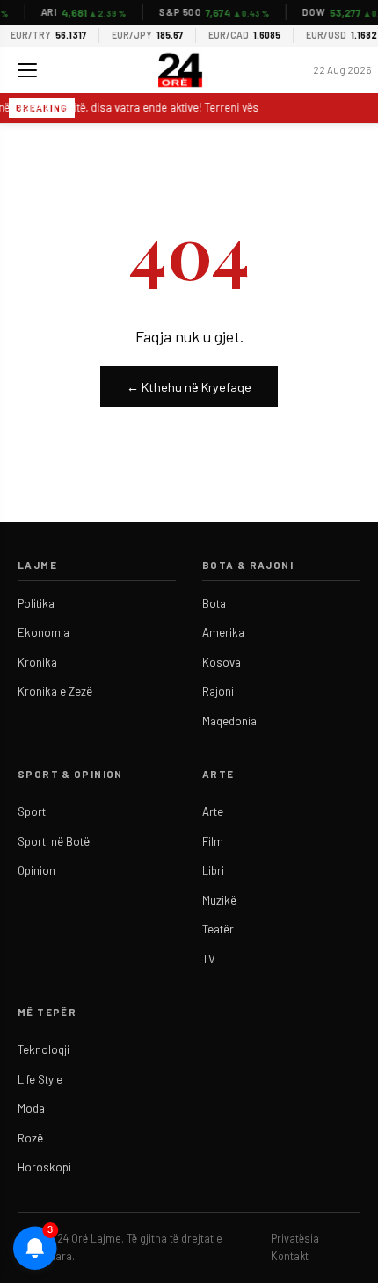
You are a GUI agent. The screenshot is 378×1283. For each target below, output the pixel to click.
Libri (213, 870)
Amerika (223, 632)
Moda (31, 1108)
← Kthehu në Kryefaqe (189, 386)
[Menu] (27, 70)
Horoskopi (44, 1167)
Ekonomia (43, 632)
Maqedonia (229, 721)
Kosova (221, 662)
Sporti (33, 811)
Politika (36, 603)
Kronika (37, 662)
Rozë (30, 1138)
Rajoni (218, 691)
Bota (214, 603)
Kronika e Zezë (55, 691)
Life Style (40, 1079)
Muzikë (219, 900)
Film (212, 841)
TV (208, 959)
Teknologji (43, 1049)
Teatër (218, 929)
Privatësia (295, 1238)
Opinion (36, 870)
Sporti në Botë (54, 841)
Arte (212, 811)
